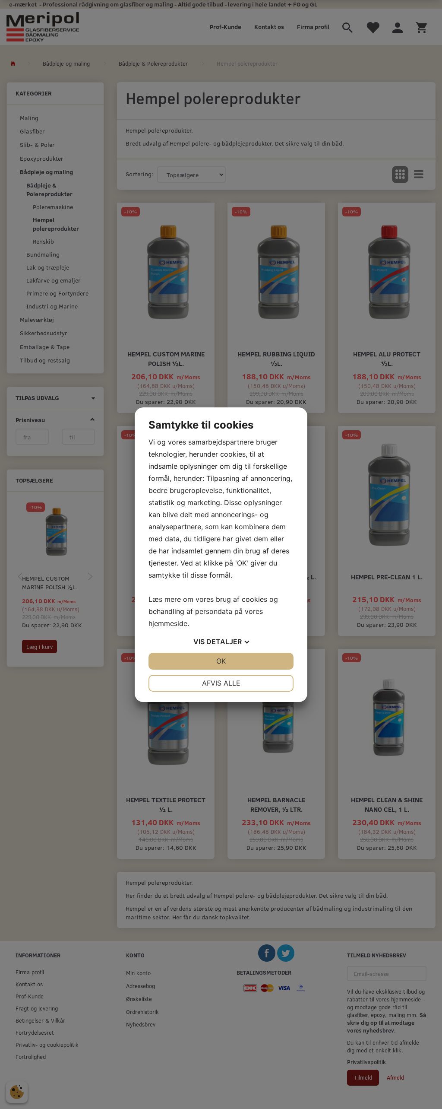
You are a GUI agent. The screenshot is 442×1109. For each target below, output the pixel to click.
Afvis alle (221, 683)
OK (221, 661)
